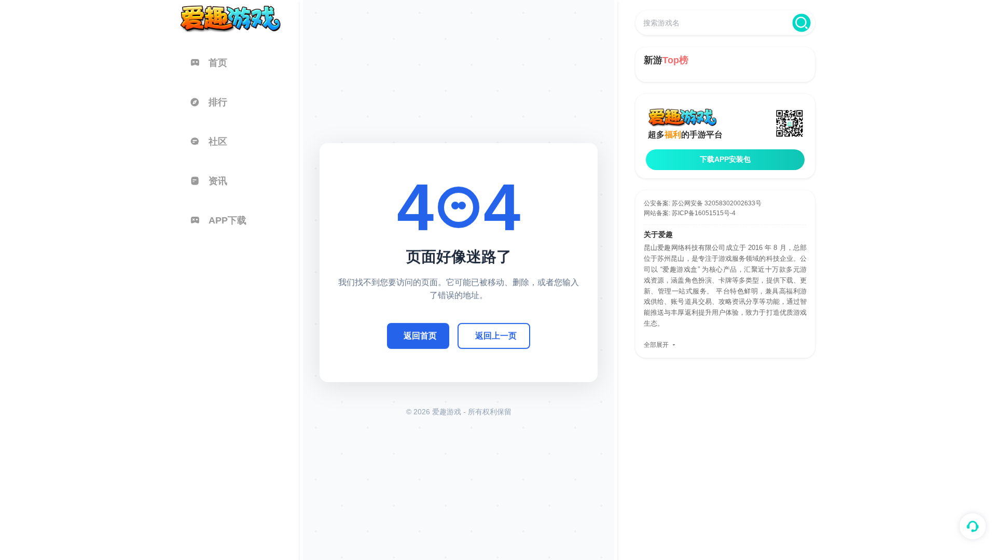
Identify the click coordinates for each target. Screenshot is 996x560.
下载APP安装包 (725, 159)
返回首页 (420, 335)
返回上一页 (496, 335)
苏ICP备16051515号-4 (704, 213)
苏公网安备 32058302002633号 (717, 203)
